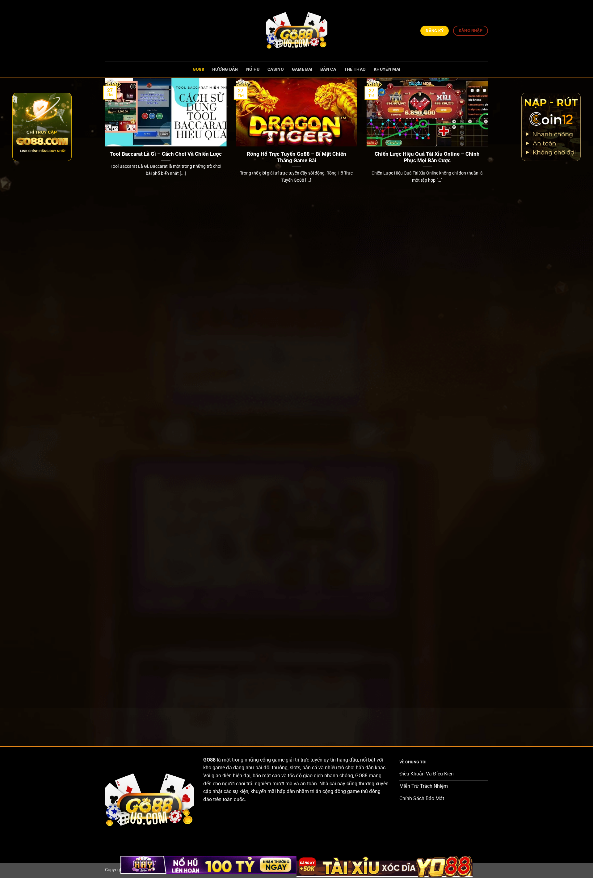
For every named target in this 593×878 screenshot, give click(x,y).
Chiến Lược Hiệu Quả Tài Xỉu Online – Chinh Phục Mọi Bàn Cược (427, 157)
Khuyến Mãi (387, 69)
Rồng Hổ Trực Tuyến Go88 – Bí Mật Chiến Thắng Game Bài (296, 157)
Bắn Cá (328, 69)
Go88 (198, 69)
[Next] (489, 407)
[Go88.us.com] (296, 30)
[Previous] (103, 407)
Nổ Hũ (252, 69)
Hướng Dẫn (225, 69)
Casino (275, 69)
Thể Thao (355, 69)
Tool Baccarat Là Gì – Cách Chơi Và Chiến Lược (166, 154)
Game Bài (302, 69)
